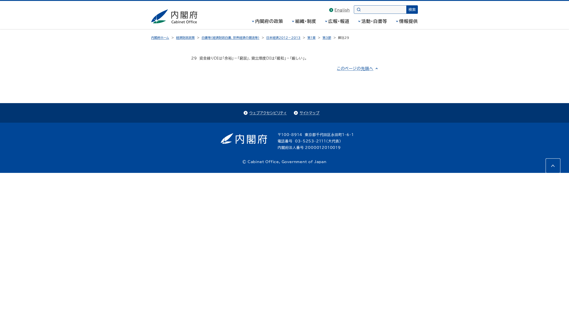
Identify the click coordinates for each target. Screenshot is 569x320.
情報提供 (408, 21)
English (342, 10)
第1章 (311, 37)
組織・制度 (305, 21)
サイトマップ (310, 113)
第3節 (327, 37)
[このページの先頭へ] (553, 166)
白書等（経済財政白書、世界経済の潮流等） (230, 37)
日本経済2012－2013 (283, 37)
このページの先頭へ (355, 68)
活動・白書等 (374, 21)
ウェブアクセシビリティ (268, 113)
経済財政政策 (185, 37)
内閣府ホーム (160, 37)
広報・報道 (338, 21)
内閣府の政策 (269, 21)
